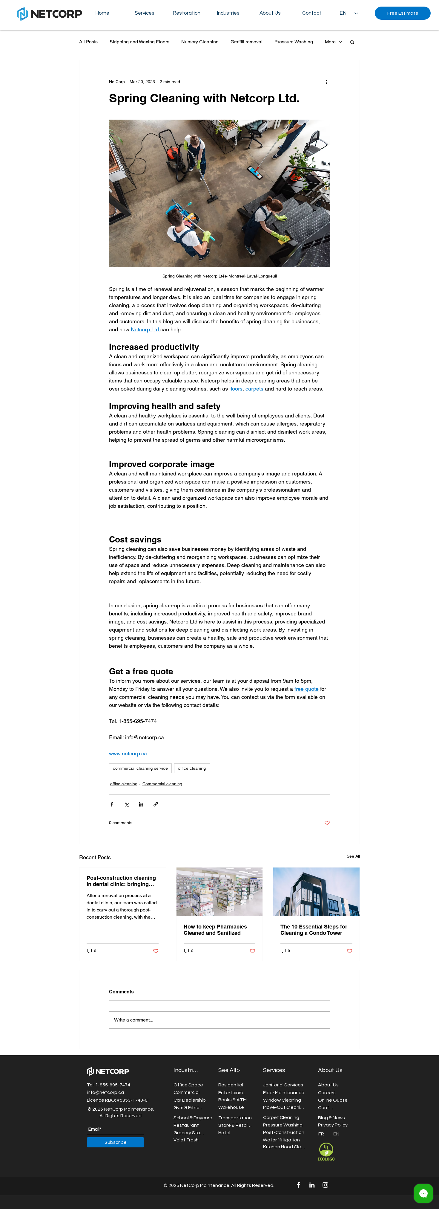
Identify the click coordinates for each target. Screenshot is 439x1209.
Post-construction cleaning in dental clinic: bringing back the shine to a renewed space (122, 881)
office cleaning (192, 768)
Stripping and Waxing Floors (139, 42)
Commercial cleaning (162, 783)
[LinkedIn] (312, 1185)
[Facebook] (298, 1185)
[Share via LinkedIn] (141, 804)
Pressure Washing (293, 42)
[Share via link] (156, 804)
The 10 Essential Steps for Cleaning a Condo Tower (313, 929)
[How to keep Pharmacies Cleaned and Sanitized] (219, 892)
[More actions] (326, 81)
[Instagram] (325, 1185)
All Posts (88, 42)
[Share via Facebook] (112, 804)
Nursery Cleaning (200, 42)
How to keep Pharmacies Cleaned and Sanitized (215, 929)
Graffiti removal (247, 42)
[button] (270, 13)
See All (353, 856)
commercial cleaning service (140, 768)
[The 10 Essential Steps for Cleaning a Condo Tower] (316, 892)
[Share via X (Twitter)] (126, 804)
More (330, 42)
